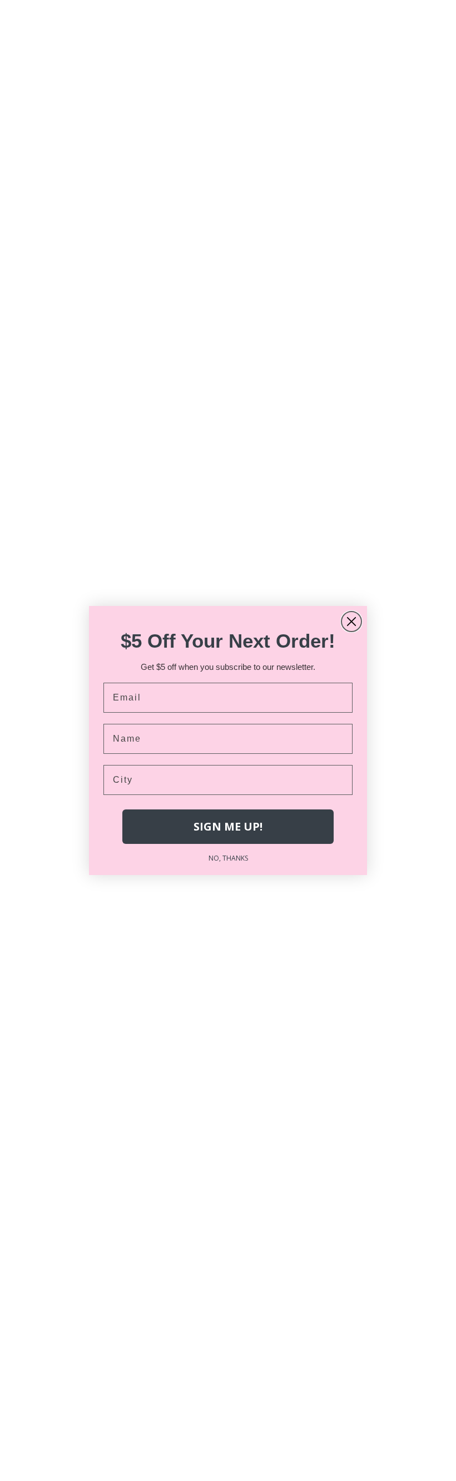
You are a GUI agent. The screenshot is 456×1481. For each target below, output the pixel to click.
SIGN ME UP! (228, 826)
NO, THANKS (228, 858)
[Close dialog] (351, 622)
